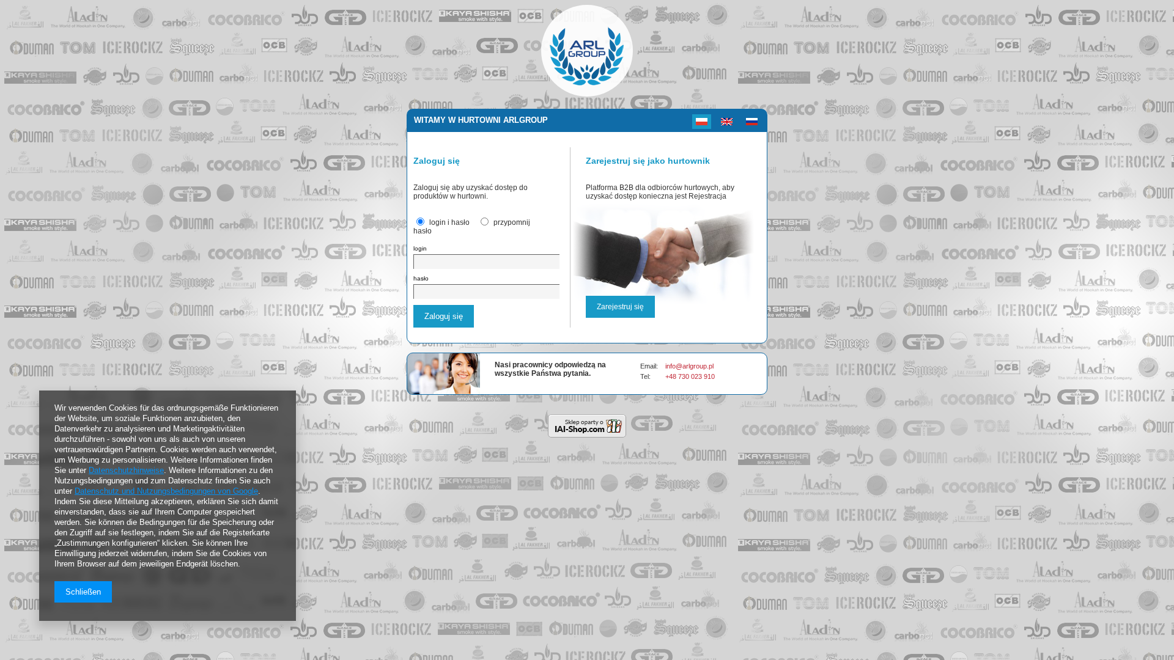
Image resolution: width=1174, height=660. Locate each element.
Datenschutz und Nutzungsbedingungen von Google (166, 491)
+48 (671, 376)
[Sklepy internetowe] (587, 426)
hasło (421, 278)
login (420, 248)
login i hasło (449, 222)
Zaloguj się (443, 316)
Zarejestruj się (620, 306)
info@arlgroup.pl (689, 366)
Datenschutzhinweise (126, 470)
